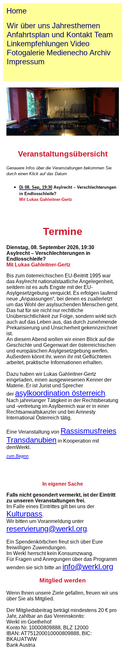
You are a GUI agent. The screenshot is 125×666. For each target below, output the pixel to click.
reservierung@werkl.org (46, 528)
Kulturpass (24, 513)
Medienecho (67, 52)
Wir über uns (28, 25)
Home (16, 10)
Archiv (100, 52)
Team (103, 34)
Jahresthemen (76, 25)
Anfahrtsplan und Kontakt (49, 34)
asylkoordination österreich (60, 393)
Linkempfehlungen (37, 43)
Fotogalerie (26, 52)
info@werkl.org (88, 566)
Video (79, 43)
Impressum (26, 61)
